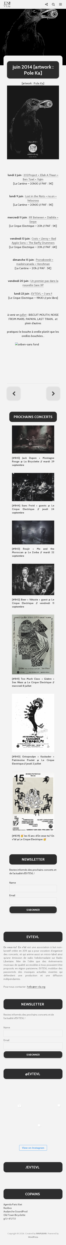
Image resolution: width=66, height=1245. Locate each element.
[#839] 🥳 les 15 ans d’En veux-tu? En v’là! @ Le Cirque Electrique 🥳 (33, 837)
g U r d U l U (10, 1218)
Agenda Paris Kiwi (13, 1204)
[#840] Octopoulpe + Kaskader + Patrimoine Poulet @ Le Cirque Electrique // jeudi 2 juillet (33, 760)
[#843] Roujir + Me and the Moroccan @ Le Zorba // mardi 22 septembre (33, 552)
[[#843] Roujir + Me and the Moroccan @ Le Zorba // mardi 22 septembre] (33, 532)
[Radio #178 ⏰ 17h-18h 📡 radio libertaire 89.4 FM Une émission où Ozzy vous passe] (32, 1092)
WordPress (33, 1237)
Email (12, 895)
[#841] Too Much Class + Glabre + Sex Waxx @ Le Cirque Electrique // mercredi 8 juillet (33, 682)
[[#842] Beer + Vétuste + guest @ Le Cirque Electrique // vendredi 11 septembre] (33, 579)
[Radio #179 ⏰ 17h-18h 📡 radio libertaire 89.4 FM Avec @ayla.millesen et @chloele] (13, 1092)
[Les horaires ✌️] (32, 1131)
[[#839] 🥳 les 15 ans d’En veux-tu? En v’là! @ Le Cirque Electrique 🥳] (33, 801)
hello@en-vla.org (36, 986)
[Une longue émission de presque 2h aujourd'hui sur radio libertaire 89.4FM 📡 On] (52, 1131)
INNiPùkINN (41, 1233)
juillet (23, 314)
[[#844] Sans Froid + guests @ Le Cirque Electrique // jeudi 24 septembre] (33, 486)
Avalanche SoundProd (15, 1211)
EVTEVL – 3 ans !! (41, 293)
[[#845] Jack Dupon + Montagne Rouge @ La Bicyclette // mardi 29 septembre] (33, 439)
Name (12, 882)
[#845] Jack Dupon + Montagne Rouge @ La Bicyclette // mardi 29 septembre (33, 461)
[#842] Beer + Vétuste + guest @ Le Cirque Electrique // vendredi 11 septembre (33, 603)
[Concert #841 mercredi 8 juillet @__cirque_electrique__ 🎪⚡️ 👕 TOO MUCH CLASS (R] (52, 1112)
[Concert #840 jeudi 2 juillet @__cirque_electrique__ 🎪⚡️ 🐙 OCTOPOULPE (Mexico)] (13, 1131)
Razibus (8, 1208)
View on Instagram (33, 1147)
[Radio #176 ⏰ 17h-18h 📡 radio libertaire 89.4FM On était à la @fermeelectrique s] (32, 1112)
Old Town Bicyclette (14, 1215)
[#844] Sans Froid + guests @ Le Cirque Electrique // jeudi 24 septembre (33, 509)
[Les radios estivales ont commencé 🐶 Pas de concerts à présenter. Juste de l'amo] (52, 1092)
